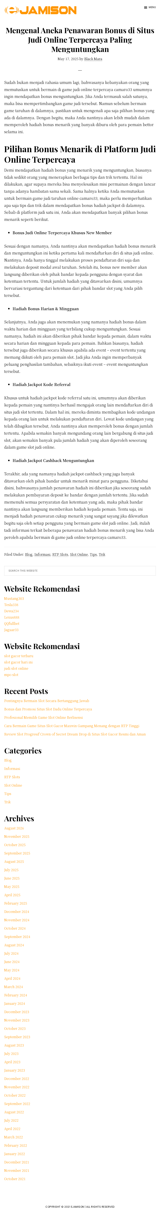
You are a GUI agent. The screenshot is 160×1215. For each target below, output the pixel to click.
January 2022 (14, 1153)
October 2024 (15, 928)
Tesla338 (11, 604)
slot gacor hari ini (18, 662)
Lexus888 (11, 617)
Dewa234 (11, 611)
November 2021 (16, 1170)
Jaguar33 (11, 629)
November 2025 (16, 836)
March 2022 (13, 1137)
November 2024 (16, 920)
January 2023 (14, 1070)
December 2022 (16, 1078)
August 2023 (14, 1045)
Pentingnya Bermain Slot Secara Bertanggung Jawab (46, 700)
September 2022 (17, 1103)
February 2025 (15, 903)
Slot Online (79, 554)
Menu (152, 7)
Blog (28, 554)
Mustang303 (14, 598)
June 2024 (12, 961)
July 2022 (11, 1120)
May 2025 (11, 886)
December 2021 (16, 1162)
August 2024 (14, 945)
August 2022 (14, 1112)
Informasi (42, 554)
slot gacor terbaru (18, 655)
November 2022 (16, 1087)
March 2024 (13, 986)
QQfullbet (11, 623)
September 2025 (17, 853)
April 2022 (12, 1128)
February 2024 (15, 995)
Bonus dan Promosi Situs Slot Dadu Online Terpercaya (48, 709)
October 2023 (15, 1028)
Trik (102, 554)
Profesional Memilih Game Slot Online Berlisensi (43, 717)
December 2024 (16, 911)
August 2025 (14, 861)
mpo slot (11, 674)
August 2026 (14, 828)
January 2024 (14, 1003)
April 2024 (12, 978)
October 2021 (15, 1178)
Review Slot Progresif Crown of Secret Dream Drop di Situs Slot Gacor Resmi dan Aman (75, 734)
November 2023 (16, 1020)
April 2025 (12, 894)
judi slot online (16, 668)
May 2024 (11, 970)
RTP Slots (60, 554)
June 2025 (12, 878)
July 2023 (11, 1053)
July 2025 (11, 869)
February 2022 (15, 1145)
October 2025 (15, 844)
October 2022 (15, 1095)
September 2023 (17, 1036)
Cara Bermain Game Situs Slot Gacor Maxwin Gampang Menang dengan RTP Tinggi (71, 725)
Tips (93, 554)
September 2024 (17, 936)
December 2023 (16, 1011)
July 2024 (11, 953)
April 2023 (12, 1061)
